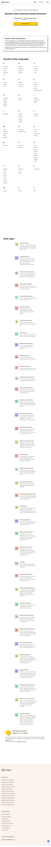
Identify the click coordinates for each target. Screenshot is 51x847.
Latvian (35, 116)
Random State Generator (8, 791)
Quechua (5, 145)
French (35, 88)
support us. (8, 740)
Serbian (36, 149)
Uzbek (20, 173)
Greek (4, 106)
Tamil (4, 173)
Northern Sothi (22, 131)
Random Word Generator (8, 780)
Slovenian (36, 155)
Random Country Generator (9, 793)
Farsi (35, 82)
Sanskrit (36, 147)
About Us (41, 2)
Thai (4, 177)
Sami (35, 145)
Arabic (4, 70)
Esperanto (21, 84)
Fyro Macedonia (38, 90)
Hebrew (20, 98)
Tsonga (5, 181)
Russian (20, 147)
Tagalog (5, 169)
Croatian (36, 70)
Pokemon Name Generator (8, 786)
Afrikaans (5, 66)
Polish (35, 131)
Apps (35, 2)
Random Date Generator (8, 802)
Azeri (4, 74)
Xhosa (20, 190)
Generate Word (25, 23)
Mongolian (6, 131)
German (5, 100)
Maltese (5, 137)
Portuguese (37, 133)
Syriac (35, 161)
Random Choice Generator (8, 795)
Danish (5, 82)
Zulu (35, 190)
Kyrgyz (20, 121)
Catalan (36, 66)
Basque (20, 66)
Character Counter (6, 816)
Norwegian (21, 129)
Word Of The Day (6, 814)
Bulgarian (20, 70)
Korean (20, 117)
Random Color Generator (8, 800)
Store (47, 2)
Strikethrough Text (6, 825)
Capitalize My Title (6, 821)
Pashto (35, 129)
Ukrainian (20, 169)
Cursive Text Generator (7, 784)
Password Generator (7, 789)
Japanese (5, 114)
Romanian (20, 145)
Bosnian (20, 72)
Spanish (36, 151)
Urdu (19, 171)
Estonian (20, 86)
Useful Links (5, 830)
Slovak (35, 153)
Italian (35, 102)
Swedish (36, 159)
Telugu (4, 175)
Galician (5, 102)
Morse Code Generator (7, 823)
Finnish (35, 86)
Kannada (20, 116)
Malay (4, 135)
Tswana (5, 183)
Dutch (4, 86)
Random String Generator (8, 798)
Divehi (4, 84)
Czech (35, 72)
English (20, 82)
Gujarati (5, 104)
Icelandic (36, 98)
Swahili (35, 157)
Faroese (36, 84)
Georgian (5, 98)
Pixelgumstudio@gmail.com (8, 839)
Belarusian (21, 68)
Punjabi (35, 135)
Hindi (19, 100)
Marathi (5, 133)
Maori (4, 129)
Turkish (5, 179)
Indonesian (36, 100)
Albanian (5, 68)
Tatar (4, 171)
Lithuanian (36, 114)
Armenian (5, 72)
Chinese (36, 68)
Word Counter (5, 818)
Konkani (20, 119)
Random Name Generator (8, 804)
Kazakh (20, 114)
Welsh (4, 190)
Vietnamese (37, 169)
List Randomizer (6, 827)
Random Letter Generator (8, 782)
